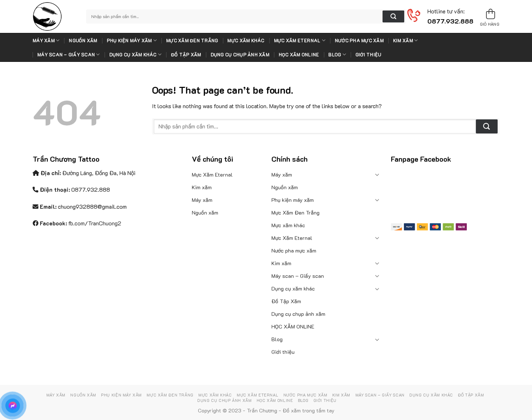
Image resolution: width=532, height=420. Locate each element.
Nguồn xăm (83, 40)
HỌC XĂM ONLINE (299, 55)
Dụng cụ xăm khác (133, 55)
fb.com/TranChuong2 (94, 223)
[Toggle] (377, 174)
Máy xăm (44, 40)
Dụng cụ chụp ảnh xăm (240, 55)
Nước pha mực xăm (359, 40)
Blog (334, 55)
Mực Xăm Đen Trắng (192, 40)
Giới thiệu (368, 55)
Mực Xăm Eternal (297, 40)
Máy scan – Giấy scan (66, 55)
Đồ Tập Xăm (186, 55)
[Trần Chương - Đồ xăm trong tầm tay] (54, 16)
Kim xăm (403, 40)
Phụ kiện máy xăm (129, 40)
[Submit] (393, 16)
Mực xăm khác (245, 40)
